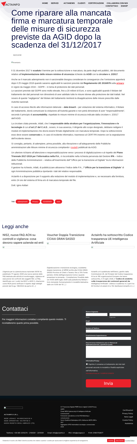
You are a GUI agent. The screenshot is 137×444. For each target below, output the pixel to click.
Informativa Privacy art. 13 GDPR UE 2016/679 (100, 373)
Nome (88, 317)
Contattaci (112, 6)
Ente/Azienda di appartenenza (97, 335)
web (58, 202)
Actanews (69, 3)
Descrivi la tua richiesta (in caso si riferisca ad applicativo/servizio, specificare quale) (101, 343)
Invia (108, 383)
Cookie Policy (129, 440)
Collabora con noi (117, 3)
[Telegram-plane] (131, 406)
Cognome (112, 317)
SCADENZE (47, 202)
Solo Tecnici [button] (119, 440)
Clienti (81, 3)
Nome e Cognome (92, 312)
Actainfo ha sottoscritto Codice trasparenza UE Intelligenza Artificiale (112, 238)
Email (88, 321)
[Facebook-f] (121, 406)
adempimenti (22, 202)
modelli (74, 147)
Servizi (54, 3)
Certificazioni (96, 3)
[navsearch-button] (132, 4)
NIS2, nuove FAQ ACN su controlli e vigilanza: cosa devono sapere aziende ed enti (23, 238)
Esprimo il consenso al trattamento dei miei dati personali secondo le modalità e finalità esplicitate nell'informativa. (105, 367)
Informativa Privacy (93, 361)
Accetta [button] (110, 440)
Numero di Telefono (93, 328)
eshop (124, 6)
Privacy (35, 202)
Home (45, 3)
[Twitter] (126, 406)
